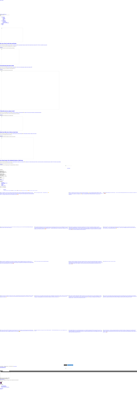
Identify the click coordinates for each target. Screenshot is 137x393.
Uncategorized (17, 112)
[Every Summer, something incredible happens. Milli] (86, 312)
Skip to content (1, 0)
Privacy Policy (15, 366)
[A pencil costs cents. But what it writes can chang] (17, 244)
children (25, 112)
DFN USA (8, 112)
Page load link (1, 388)
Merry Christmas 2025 (3, 386)
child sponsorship (26, 133)
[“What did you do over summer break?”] (30, 109)
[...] (19, 113)
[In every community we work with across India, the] (17, 209)
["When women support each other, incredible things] (51, 278)
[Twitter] (1, 383)
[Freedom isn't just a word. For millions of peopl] (51, 312)
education (35, 133)
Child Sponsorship (21, 112)
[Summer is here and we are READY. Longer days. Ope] (17, 312)
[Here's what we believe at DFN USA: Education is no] (17, 347)
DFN (27, 112)
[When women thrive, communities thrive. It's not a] (17, 278)
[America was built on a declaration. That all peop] (86, 278)
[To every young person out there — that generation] (51, 209)
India (33, 133)
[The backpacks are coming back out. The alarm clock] (86, 244)
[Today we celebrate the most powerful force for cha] (86, 209)
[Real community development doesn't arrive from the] (51, 244)
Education (14, 112)
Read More (1, 47)
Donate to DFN (3, 183)
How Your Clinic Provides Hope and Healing (8, 43)
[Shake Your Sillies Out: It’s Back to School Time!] (12, 130)
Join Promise (2, 182)
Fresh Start (18, 133)
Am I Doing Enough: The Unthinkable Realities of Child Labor (11, 160)
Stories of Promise (3, 185)
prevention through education (37, 112)
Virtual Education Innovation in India (7, 65)
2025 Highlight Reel (3, 385)
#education (33, 112)
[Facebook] (0, 383)
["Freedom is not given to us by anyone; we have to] (51, 347)
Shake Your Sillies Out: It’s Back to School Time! (9, 132)
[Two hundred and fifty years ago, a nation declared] (86, 347)
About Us (2, 184)
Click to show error (2, 379)
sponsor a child (29, 112)
